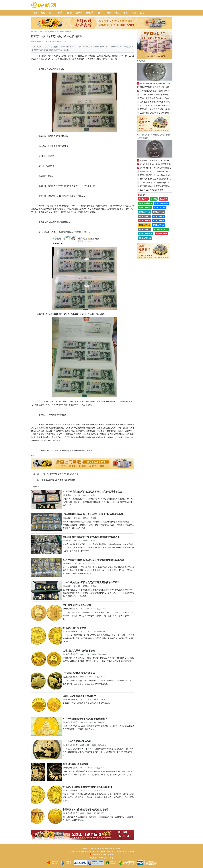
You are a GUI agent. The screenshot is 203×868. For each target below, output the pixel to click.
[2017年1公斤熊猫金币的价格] (46, 758)
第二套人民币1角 (158, 225)
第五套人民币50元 (145, 207)
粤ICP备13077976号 (106, 858)
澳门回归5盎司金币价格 (74, 628)
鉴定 (142, 12)
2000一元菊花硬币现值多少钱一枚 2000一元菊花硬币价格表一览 (167, 95)
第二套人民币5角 (144, 225)
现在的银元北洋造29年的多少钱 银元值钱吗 (158, 161)
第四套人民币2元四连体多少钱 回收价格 (58, 480)
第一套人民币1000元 (145, 234)
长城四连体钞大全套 (161, 203)
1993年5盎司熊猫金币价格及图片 (79, 696)
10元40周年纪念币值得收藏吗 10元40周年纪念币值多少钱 (164, 106)
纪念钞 (69, 12)
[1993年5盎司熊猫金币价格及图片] (46, 713)
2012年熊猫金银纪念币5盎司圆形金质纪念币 (84, 718)
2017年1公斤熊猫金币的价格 (76, 741)
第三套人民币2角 (158, 216)
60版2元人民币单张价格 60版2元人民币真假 (59, 474)
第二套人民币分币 (144, 229)
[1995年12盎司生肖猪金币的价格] (46, 690)
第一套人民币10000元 (161, 229)
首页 (35, 12)
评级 (134, 12)
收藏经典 (67, 495)
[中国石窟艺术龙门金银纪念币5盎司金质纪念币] (46, 826)
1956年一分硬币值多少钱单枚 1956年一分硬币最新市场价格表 (166, 84)
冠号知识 (154, 199)
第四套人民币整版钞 (145, 203)
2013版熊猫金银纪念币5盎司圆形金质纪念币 (158, 186)
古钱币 (79, 12)
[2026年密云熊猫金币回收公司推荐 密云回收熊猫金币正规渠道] (46, 576)
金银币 (89, 12)
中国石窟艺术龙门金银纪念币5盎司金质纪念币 (85, 809)
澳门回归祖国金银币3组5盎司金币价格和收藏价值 (87, 787)
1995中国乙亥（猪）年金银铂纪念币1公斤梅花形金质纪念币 (165, 172)
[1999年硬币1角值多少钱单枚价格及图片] (154, 157)
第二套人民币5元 (144, 220)
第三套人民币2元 (144, 216)
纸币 (59, 12)
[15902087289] (153, 131)
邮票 (109, 12)
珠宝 (117, 12)
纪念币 (100, 12)
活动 (51, 12)
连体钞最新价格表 (64, 31)
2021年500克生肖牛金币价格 (77, 605)
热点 (43, 12)
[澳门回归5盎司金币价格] (46, 644)
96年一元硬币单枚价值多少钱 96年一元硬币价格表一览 (163, 98)
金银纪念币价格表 (70, 609)
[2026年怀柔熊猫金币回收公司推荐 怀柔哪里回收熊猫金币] (46, 554)
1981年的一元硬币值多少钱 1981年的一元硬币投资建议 (163, 109)
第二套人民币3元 (158, 220)
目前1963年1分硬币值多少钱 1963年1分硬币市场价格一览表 (165, 87)
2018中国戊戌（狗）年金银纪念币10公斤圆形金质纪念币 (164, 183)
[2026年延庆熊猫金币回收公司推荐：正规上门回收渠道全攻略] (46, 531)
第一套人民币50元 (161, 234)
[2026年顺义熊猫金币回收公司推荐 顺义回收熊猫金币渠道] (46, 599)
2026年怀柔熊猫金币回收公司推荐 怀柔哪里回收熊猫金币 (91, 537)
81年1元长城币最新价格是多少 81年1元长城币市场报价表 (164, 91)
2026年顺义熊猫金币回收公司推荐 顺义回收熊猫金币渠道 (91, 582)
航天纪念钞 (163, 199)
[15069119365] (82, 840)
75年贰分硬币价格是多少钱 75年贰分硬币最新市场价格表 (164, 102)
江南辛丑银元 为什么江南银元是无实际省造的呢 (160, 164)
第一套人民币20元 (145, 238)
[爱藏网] (43, 5)
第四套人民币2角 (158, 212)
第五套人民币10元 (160, 207)
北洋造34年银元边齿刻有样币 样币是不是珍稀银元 (161, 168)
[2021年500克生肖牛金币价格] (46, 622)
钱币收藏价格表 (50, 31)
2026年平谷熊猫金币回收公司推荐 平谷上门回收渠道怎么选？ (93, 491)
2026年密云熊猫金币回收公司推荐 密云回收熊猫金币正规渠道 (93, 559)
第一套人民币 (143, 199)
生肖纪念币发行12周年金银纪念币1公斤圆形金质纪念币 (163, 179)
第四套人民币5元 (144, 212)
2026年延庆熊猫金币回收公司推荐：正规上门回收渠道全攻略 (92, 514)
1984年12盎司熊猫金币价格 (151, 190)
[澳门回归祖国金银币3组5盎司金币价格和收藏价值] (46, 803)
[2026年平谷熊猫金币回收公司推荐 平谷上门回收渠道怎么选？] (46, 508)
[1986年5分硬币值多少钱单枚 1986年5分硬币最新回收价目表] (154, 80)
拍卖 (125, 12)
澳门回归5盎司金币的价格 (75, 764)
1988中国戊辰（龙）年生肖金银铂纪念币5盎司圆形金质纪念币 (166, 175)
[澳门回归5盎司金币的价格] (46, 781)
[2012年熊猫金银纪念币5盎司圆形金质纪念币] (46, 735)
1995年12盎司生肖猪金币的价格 (78, 673)
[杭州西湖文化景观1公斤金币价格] (46, 667)
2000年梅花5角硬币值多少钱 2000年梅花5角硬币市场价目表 (165, 113)
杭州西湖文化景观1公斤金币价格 (78, 650)
